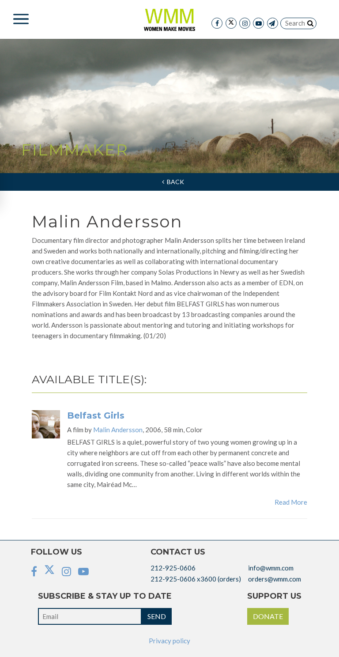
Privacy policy (169, 641)
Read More (291, 502)
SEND (156, 616)
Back (174, 181)
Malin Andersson (118, 430)
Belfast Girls (95, 415)
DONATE (268, 616)
